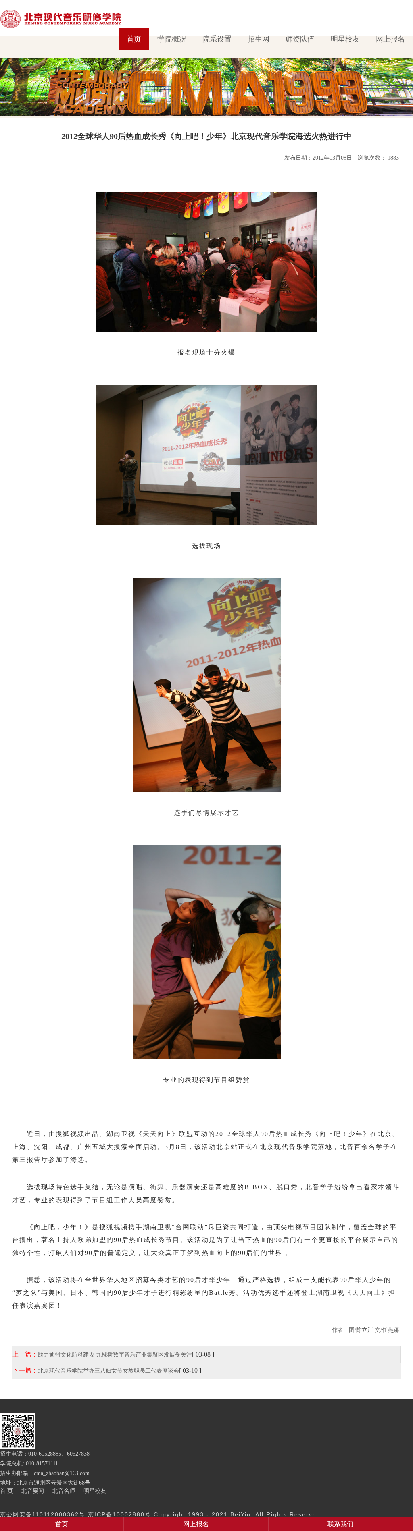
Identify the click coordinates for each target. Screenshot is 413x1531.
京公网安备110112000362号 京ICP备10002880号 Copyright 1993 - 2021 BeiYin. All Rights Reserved (160, 1514)
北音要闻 (32, 1490)
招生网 (258, 39)
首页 (134, 39)
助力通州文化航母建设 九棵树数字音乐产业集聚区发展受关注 (115, 1354)
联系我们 (340, 1524)
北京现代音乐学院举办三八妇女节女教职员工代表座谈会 (108, 1370)
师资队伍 (300, 39)
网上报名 (390, 39)
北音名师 (63, 1490)
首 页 (6, 1490)
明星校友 (345, 39)
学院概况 (171, 39)
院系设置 (217, 39)
